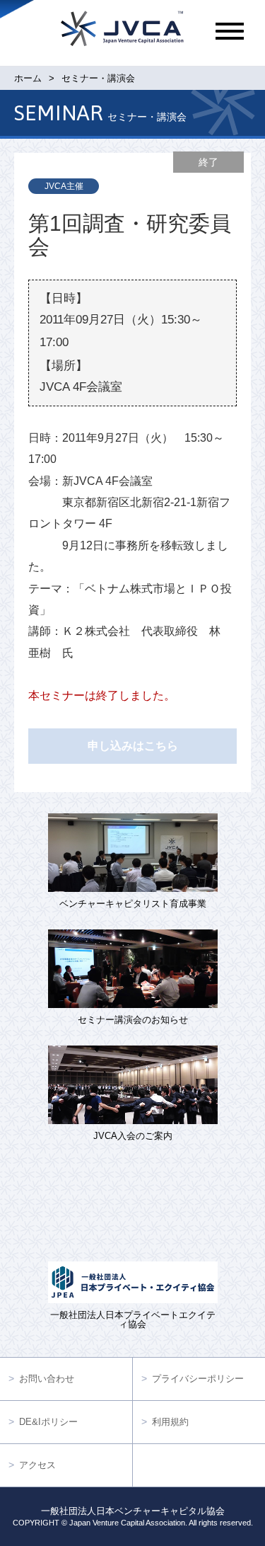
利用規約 (170, 1421)
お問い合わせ (46, 1378)
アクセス (37, 1465)
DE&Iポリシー (48, 1421)
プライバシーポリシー (198, 1378)
